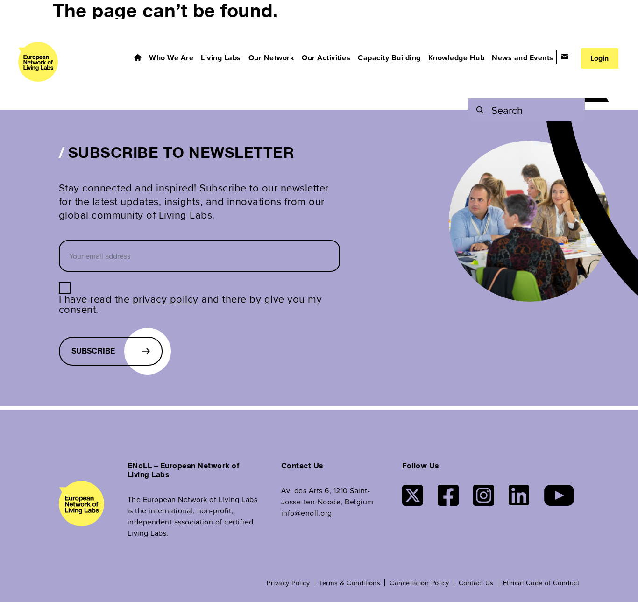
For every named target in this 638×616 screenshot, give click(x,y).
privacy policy (165, 298)
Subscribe (93, 351)
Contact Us (476, 583)
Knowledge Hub (456, 57)
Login (599, 58)
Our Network (271, 57)
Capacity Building (389, 57)
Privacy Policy (288, 583)
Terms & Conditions (349, 583)
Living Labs (221, 57)
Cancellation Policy (419, 583)
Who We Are (171, 57)
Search (507, 110)
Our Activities (326, 57)
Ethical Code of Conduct (541, 583)
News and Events (522, 57)
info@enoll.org (306, 513)
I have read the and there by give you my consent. (190, 304)
